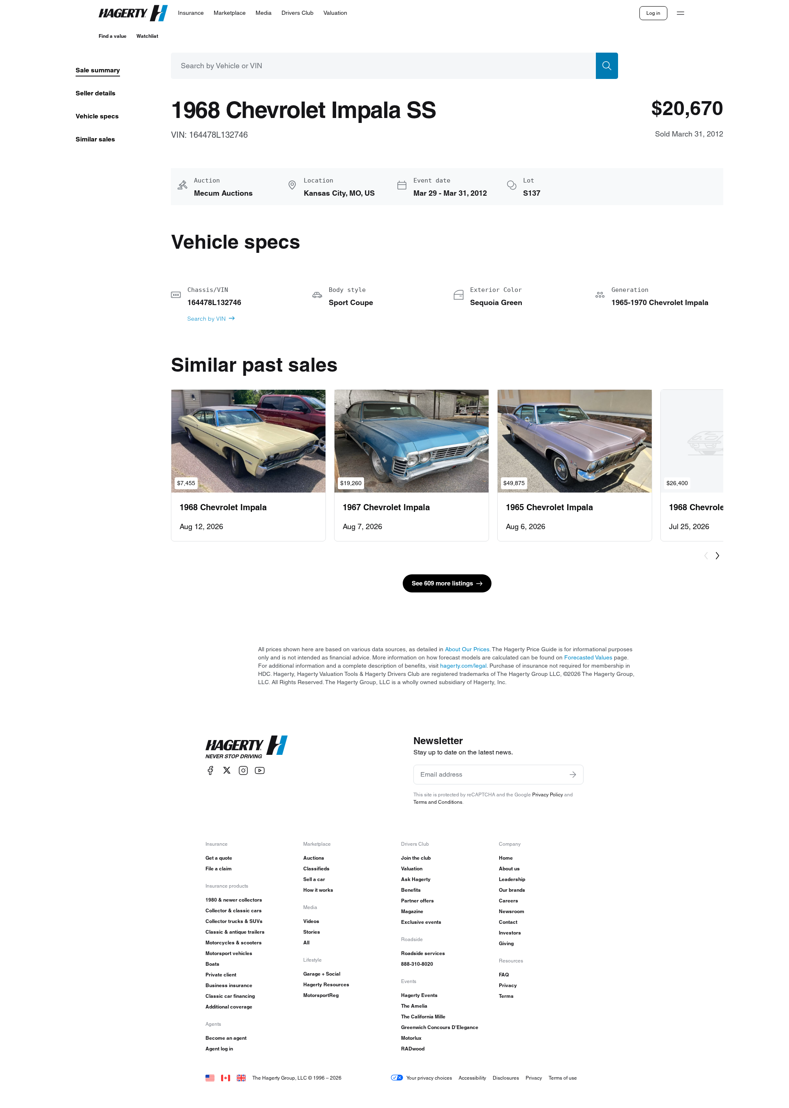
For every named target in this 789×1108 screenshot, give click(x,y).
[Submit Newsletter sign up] (573, 774)
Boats (212, 964)
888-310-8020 (417, 964)
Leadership (512, 879)
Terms (506, 996)
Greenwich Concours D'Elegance (439, 1027)
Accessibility (472, 1077)
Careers (508, 900)
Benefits (411, 890)
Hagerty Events (419, 995)
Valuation (411, 868)
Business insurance (228, 985)
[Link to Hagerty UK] (241, 1077)
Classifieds (316, 868)
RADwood (412, 1048)
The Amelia (414, 1006)
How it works (318, 890)
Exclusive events (421, 922)
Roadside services (423, 953)
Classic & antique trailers (235, 932)
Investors (510, 932)
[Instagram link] (243, 770)
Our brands (512, 890)
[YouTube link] (259, 770)
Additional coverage (228, 1006)
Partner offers (417, 900)
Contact (508, 922)
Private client (220, 974)
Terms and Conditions (437, 802)
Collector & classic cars (233, 910)
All (306, 942)
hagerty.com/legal (463, 665)
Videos (311, 921)
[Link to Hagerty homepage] (246, 747)
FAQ (504, 974)
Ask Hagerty (416, 879)
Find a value (113, 36)
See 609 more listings (442, 583)
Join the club (416, 857)
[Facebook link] (210, 770)
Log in (653, 13)
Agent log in (219, 1048)
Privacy (508, 985)
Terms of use (563, 1077)
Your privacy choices (429, 1077)
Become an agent (226, 1038)
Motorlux (411, 1038)
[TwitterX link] (227, 770)
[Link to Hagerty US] (210, 1077)
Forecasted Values (588, 657)
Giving (506, 943)
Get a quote (218, 857)
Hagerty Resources (326, 984)
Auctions (313, 857)
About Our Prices (467, 649)
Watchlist (147, 36)
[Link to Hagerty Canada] (225, 1077)
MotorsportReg (321, 995)
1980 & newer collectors (233, 899)
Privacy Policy (547, 794)
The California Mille (423, 1016)
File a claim (218, 868)
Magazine (412, 911)
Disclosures (506, 1077)
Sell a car (314, 879)
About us (509, 868)
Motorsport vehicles (228, 953)
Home (506, 857)
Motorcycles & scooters (233, 942)
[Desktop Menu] (680, 13)
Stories (311, 932)
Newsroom (511, 911)
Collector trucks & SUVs (234, 921)
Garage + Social (321, 973)
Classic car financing (230, 996)
